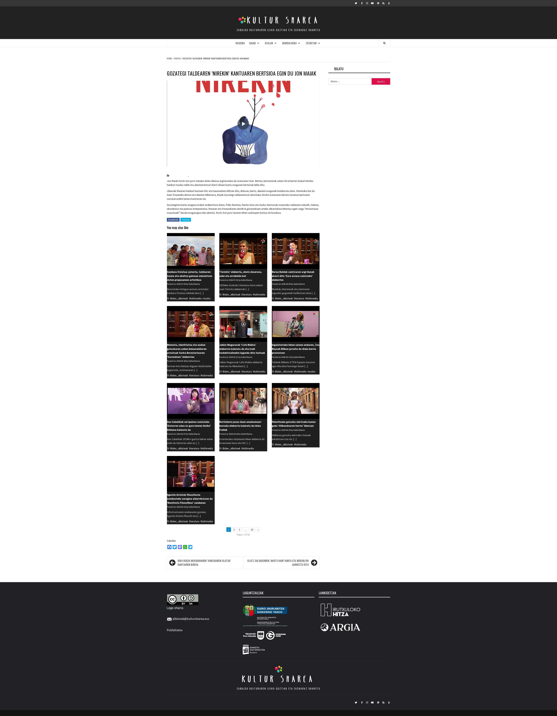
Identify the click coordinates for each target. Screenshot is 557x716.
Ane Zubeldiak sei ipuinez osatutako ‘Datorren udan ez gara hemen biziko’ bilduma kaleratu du (189, 425)
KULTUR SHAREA (278, 679)
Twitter (186, 219)
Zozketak (311, 43)
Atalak (269, 43)
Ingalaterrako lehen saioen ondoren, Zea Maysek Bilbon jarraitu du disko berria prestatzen (295, 348)
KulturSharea (194, 170)
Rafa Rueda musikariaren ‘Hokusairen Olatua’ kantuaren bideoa (204, 562)
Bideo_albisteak (179, 175)
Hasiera (240, 43)
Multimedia (195, 298)
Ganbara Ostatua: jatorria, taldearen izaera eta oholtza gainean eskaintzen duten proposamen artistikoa (189, 275)
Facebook (173, 219)
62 (252, 529)
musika (193, 175)
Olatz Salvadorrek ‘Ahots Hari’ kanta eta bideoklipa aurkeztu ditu (278, 562)
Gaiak (252, 43)
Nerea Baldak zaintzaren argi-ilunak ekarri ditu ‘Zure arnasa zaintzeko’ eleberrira (293, 275)
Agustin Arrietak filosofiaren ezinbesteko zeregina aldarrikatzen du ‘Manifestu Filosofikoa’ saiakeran (190, 498)
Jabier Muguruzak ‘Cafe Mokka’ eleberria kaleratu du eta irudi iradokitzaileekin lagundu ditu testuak (242, 348)
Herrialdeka (289, 43)
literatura (247, 294)
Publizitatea (174, 630)
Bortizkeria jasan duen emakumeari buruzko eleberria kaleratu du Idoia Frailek (240, 425)
